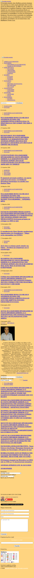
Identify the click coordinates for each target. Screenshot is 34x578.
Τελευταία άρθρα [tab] (8, 383)
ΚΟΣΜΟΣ (6, 75)
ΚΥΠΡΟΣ (10, 78)
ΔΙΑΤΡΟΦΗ (7, 92)
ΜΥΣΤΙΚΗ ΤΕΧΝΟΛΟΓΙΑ (14, 84)
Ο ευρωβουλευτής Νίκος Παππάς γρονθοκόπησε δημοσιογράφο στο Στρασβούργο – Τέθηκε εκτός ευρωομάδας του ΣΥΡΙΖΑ (17, 233)
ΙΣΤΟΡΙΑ (9, 98)
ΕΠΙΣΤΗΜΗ (10, 89)
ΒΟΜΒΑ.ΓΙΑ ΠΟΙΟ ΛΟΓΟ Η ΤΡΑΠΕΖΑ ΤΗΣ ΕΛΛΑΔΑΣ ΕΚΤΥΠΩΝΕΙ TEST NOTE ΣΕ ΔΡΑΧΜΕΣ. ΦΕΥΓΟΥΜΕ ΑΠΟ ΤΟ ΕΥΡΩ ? (17, 454)
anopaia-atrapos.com (11, 568)
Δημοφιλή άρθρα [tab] (8, 384)
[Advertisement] (17, 39)
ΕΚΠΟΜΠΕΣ (7, 63)
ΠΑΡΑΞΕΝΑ (7, 81)
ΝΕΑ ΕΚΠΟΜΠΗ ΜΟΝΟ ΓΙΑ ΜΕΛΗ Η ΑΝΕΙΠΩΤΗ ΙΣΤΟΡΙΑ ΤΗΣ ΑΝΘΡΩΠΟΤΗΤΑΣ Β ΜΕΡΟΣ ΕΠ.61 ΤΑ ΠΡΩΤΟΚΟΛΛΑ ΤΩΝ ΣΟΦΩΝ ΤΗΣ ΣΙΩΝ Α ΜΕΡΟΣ (16, 121)
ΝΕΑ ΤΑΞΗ (10, 86)
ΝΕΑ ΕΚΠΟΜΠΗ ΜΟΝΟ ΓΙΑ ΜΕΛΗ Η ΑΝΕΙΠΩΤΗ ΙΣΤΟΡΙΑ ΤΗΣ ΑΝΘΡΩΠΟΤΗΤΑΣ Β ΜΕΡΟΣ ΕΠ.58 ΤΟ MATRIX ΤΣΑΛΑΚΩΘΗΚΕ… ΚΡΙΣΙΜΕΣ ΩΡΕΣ (15, 197)
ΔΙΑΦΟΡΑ (10, 73)
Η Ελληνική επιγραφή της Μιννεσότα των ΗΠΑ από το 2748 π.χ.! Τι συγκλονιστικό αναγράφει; (17, 461)
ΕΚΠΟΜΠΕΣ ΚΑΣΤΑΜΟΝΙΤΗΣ (16, 64)
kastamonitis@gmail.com (22, 373)
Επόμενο (12, 323)
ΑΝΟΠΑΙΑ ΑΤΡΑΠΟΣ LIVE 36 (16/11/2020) (16, 465)
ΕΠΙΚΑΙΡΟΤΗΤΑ (9, 67)
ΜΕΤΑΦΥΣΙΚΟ (11, 85)
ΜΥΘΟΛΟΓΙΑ (11, 100)
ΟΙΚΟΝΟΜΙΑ (11, 70)
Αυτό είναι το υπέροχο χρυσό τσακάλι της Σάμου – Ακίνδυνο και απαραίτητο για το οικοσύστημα (15, 247)
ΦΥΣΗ (9, 95)
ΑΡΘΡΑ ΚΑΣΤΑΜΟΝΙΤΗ (11, 61)
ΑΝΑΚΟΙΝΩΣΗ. (6, 468)
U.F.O (9, 82)
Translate (25, 380)
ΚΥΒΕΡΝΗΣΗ (11, 72)
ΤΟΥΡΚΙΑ (10, 79)
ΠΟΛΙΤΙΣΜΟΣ (8, 97)
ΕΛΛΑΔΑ (10, 76)
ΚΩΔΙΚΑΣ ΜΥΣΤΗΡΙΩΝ (14, 66)
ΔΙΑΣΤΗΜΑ (10, 91)
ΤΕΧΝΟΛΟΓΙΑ (8, 88)
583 (8, 323)
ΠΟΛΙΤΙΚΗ (10, 69)
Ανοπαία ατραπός (23, 568)
